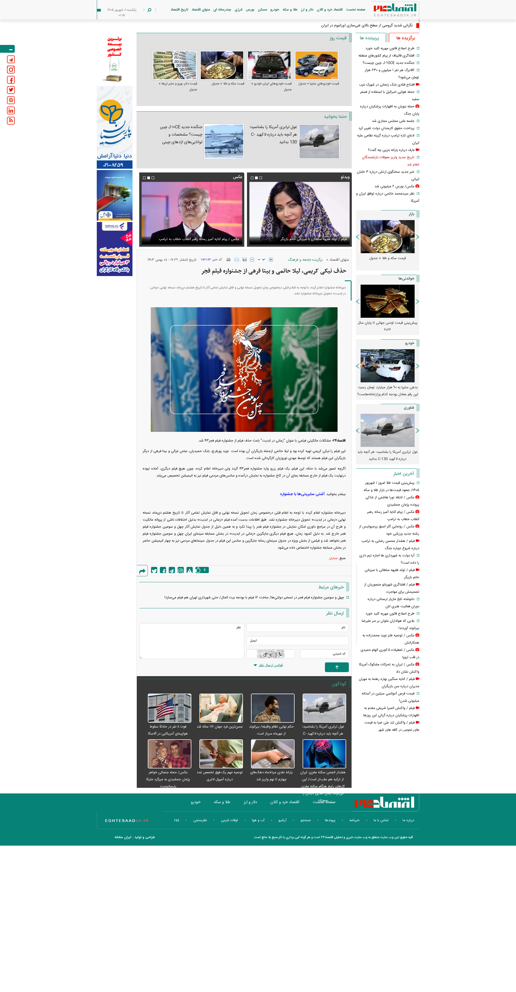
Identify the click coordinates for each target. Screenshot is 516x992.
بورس (250, 10)
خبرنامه (354, 820)
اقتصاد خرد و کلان (330, 10)
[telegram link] (11, 59)
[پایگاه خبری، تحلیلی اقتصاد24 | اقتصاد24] (386, 11)
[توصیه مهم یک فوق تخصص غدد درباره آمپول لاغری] (218, 754)
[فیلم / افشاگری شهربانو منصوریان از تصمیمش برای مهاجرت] (299, 213)
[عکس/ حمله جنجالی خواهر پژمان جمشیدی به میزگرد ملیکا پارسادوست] (166, 754)
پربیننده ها (369, 38)
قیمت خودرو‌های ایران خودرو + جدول (271, 86)
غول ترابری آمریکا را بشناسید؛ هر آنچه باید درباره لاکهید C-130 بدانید (273, 135)
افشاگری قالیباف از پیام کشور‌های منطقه (386, 56)
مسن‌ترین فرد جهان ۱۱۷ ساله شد (220, 727)
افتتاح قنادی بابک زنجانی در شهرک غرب (387, 85)
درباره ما (408, 820)
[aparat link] (11, 100)
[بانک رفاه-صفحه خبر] (114, 249)
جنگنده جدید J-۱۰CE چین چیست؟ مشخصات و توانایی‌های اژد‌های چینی (181, 135)
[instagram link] (11, 69)
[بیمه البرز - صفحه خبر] (114, 58)
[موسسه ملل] (114, 195)
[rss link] (11, 120)
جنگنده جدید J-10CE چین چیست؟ (388, 63)
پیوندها (330, 820)
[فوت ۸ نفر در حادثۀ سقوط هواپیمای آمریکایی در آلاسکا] (166, 708)
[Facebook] (163, 570)
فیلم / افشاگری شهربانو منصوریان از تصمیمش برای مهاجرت (304, 239)
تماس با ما (381, 820)
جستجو (305, 820)
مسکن (262, 10)
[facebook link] (11, 79)
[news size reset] (261, 260)
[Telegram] (172, 570)
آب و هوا (258, 820)
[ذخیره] (244, 259)
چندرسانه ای (222, 10)
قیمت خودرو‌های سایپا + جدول (318, 83)
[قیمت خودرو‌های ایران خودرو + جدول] (269, 65)
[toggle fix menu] (7, 49)
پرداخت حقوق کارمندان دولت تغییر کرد (386, 128)
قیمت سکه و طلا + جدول (228, 83)
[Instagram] (181, 570)
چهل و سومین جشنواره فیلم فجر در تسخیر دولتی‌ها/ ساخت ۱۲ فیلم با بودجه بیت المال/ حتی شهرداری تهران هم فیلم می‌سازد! (254, 598)
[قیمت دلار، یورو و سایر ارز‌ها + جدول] (174, 65)
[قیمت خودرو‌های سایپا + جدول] (316, 65)
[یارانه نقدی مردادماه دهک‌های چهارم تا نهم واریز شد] (270, 754)
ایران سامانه (122, 837)
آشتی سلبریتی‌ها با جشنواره (302, 494)
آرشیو (282, 820)
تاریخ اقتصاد (179, 10)
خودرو (274, 10)
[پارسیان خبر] (114, 127)
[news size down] (252, 260)
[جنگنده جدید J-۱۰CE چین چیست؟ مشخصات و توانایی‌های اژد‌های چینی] (224, 141)
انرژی (238, 10)
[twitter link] (11, 90)
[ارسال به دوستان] (237, 259)
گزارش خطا (190, 570)
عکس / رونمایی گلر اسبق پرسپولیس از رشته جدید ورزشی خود (194, 239)
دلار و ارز (307, 10)
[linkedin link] (11, 110)
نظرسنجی (200, 820)
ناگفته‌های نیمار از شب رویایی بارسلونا (388, 323)
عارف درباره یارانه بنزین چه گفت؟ (391, 150)
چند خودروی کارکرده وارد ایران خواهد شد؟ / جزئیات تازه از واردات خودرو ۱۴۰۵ (387, 390)
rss (176, 820)
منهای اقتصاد (201, 10)
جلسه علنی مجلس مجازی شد (393, 121)
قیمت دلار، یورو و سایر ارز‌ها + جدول (178, 86)
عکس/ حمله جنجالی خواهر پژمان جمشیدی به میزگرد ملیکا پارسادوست (168, 779)
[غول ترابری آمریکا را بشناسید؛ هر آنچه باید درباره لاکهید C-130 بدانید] (319, 141)
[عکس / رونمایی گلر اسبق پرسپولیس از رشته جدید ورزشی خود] (191, 213)
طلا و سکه (290, 10)
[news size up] (271, 260)
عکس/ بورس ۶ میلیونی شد (394, 186)
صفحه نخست (356, 10)
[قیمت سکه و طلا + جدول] (222, 65)
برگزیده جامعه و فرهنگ (305, 260)
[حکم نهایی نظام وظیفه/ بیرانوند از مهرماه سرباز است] (270, 708)
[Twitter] (154, 570)
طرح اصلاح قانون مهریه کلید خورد (390, 48)
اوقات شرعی (229, 820)
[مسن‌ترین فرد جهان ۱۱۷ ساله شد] (218, 708)
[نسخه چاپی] (228, 259)
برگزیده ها (405, 38)
